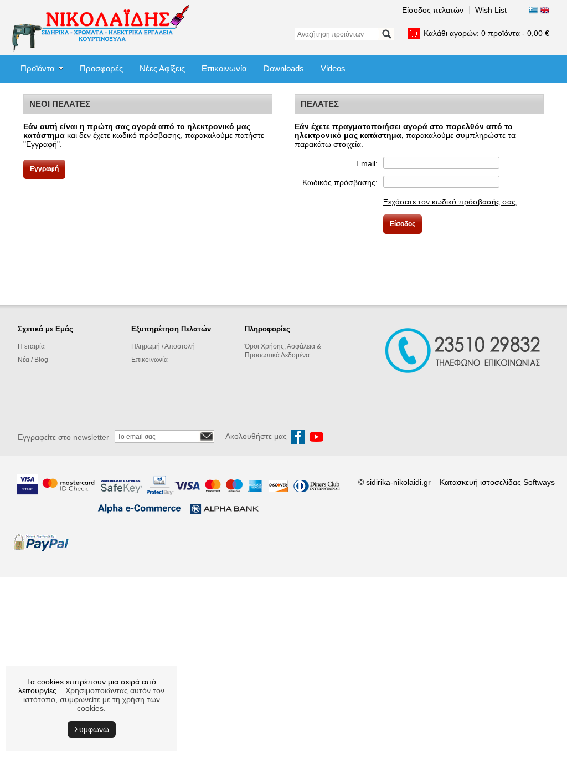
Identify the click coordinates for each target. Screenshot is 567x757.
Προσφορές (101, 68)
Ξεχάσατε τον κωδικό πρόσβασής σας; (450, 201)
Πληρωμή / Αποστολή (163, 346)
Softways (539, 482)
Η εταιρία (31, 346)
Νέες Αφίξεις (162, 68)
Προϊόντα (37, 68)
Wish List (491, 10)
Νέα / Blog (33, 360)
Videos (333, 68)
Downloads (284, 68)
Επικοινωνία (224, 68)
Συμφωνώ (91, 729)
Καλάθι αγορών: (486, 33)
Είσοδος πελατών (432, 10)
